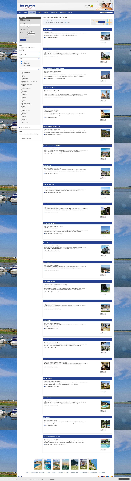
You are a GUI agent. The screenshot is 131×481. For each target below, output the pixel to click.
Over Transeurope (34, 472)
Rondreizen (46, 12)
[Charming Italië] (47, 469)
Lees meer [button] (52, 479)
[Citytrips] (65, 469)
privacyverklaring (93, 472)
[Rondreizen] (93, 469)
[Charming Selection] (56, 469)
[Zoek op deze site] (112, 12)
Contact (48, 472)
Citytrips (25, 12)
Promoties (39, 12)
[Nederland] (83, 469)
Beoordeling (62, 22)
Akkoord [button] (124, 479)
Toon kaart (102, 22)
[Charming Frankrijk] (38, 469)
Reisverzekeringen (84, 472)
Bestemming (22, 23)
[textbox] (30, 25)
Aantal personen (23, 26)
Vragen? (54, 472)
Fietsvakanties (63, 12)
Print (112, 1)
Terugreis (21, 34)
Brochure (68, 22)
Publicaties (70, 12)
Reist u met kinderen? (25, 29)
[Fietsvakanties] (74, 469)
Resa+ (106, 1)
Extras (67, 472)
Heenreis (21, 32)
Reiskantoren (60, 472)
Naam (56, 22)
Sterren (51, 22)
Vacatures (42, 472)
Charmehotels (32, 12)
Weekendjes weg (54, 12)
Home (20, 12)
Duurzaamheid (102, 472)
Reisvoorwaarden (74, 472)
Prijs (46, 22)
